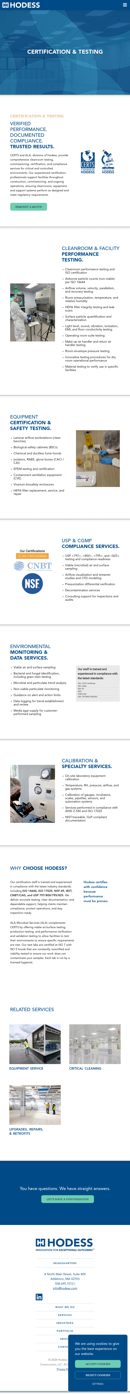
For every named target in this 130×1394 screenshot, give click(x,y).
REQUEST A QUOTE (28, 207)
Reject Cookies (98, 1375)
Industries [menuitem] (65, 1323)
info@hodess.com (65, 1288)
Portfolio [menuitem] (65, 1331)
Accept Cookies (97, 1364)
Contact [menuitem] (65, 1347)
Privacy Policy (65, 1369)
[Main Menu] (125, 5)
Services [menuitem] (65, 1315)
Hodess (21, 5)
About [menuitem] (65, 1339)
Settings (97, 1384)
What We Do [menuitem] (65, 1307)
